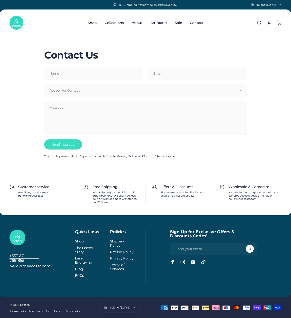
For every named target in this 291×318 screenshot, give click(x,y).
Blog (79, 269)
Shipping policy (18, 311)
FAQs (79, 275)
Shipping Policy (118, 243)
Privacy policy (73, 311)
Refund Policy (121, 252)
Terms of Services (117, 267)
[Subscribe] (250, 249)
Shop (79, 241)
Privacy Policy (127, 156)
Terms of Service (155, 156)
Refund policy (36, 311)
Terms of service (54, 311)
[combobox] (266, 4)
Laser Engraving (83, 260)
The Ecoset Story (84, 250)
